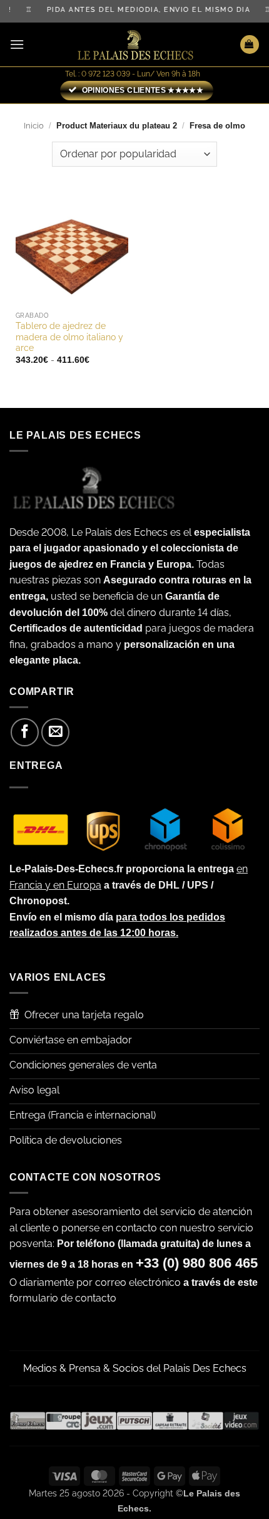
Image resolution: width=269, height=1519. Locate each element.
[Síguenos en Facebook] (25, 732)
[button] (16, 44)
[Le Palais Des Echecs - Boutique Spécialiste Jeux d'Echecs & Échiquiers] (134, 45)
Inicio (34, 125)
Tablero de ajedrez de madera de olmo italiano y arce (69, 337)
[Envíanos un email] (55, 732)
